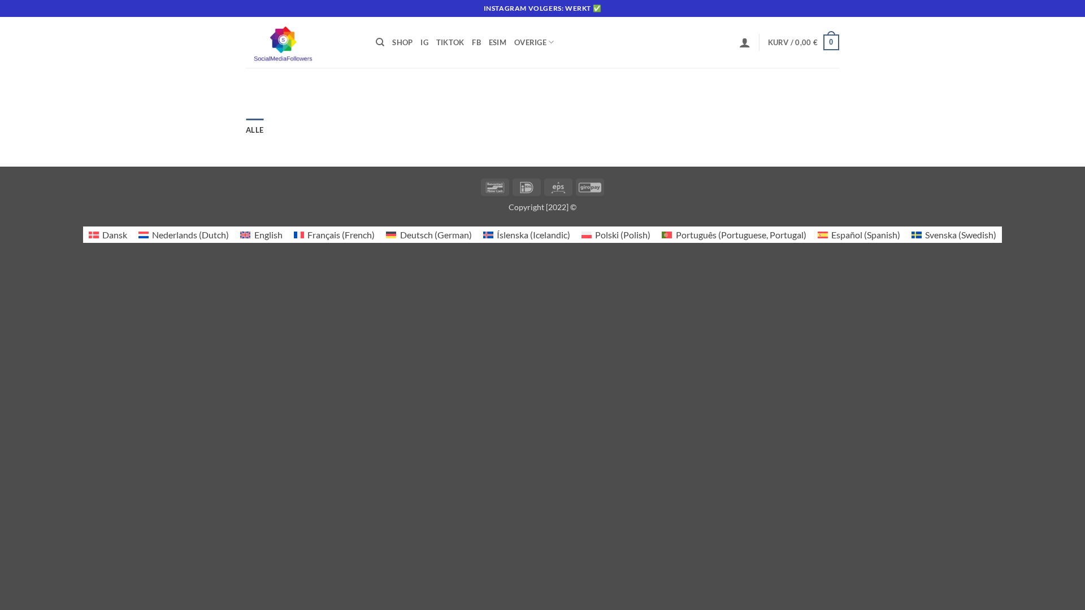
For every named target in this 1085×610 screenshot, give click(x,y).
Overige (530, 42)
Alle (254, 129)
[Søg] (380, 42)
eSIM (497, 42)
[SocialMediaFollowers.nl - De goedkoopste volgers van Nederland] (302, 42)
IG (424, 42)
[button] (744, 42)
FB (476, 42)
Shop (402, 42)
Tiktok (450, 42)
